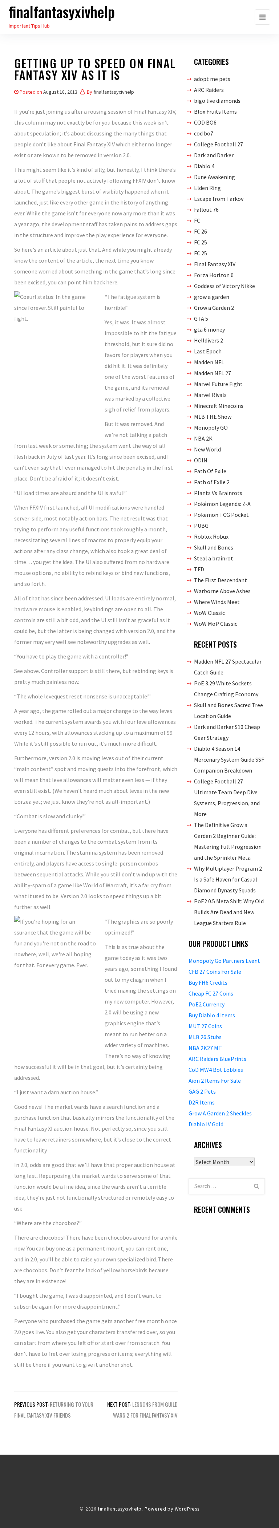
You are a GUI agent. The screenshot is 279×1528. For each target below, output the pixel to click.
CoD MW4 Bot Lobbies (216, 1069)
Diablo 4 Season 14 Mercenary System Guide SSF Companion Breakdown (229, 759)
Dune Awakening (214, 177)
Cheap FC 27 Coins (211, 993)
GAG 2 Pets (202, 1091)
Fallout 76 (206, 209)
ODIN (200, 460)
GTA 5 (201, 318)
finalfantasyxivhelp (62, 12)
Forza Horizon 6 (214, 275)
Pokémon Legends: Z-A (222, 503)
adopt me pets (212, 78)
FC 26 (200, 231)
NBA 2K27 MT (205, 1047)
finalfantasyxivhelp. (120, 1509)
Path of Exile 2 (212, 482)
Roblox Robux (211, 536)
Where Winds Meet (217, 601)
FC (197, 220)
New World (207, 449)
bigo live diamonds (217, 100)
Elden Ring (207, 187)
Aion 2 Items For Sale (215, 1080)
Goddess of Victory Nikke (224, 285)
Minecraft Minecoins (218, 405)
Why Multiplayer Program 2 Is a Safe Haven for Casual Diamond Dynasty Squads (228, 879)
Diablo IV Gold (206, 1124)
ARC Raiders (209, 89)
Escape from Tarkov (218, 198)
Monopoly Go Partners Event (224, 960)
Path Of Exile (210, 471)
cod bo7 (203, 133)
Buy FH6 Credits (208, 982)
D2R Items (202, 1102)
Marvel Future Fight (218, 384)
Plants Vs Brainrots (218, 493)
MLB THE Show (212, 416)
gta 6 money (209, 329)
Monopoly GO (211, 427)
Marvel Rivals (210, 394)
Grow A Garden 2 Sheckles (220, 1113)
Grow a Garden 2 (214, 307)
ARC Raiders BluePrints (217, 1058)
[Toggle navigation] (262, 17)
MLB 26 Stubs (205, 1037)
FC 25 (200, 242)
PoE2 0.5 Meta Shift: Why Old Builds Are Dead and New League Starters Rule (229, 912)
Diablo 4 (204, 166)
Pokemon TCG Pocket (221, 514)
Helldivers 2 (208, 340)
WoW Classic (209, 612)
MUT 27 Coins (205, 1026)
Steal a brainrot (213, 558)
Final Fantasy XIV (214, 264)
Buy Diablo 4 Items (212, 1015)
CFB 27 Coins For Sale (215, 971)
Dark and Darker (214, 155)
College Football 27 (218, 144)
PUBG (201, 525)
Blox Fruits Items (215, 111)
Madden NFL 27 (212, 373)
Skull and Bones (213, 547)
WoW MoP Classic (215, 623)
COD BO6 (205, 122)
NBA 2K (203, 438)
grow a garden (211, 296)
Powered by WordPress (172, 1509)
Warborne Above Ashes (222, 591)
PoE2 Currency (207, 1004)
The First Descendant (220, 580)
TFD (199, 569)
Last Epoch (208, 351)
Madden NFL (209, 362)
